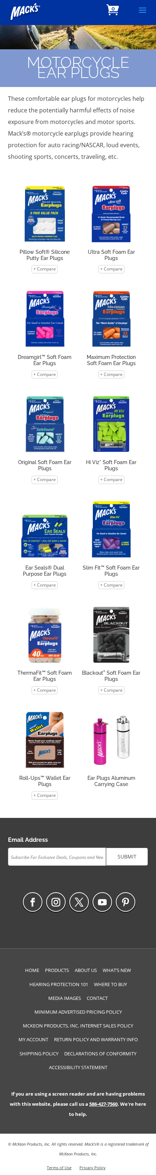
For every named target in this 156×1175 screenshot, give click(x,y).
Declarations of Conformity (100, 1053)
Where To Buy (110, 984)
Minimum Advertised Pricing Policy (78, 1012)
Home (32, 970)
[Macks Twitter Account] (79, 902)
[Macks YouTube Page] (102, 902)
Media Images (64, 998)
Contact (97, 998)
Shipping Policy (39, 1053)
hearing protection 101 (58, 984)
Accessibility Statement (78, 1067)
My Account (33, 1039)
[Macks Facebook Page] (32, 902)
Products (57, 970)
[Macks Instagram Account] (56, 902)
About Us (86, 970)
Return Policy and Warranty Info (96, 1039)
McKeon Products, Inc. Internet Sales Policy (78, 1025)
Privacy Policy (92, 1167)
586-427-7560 (103, 1104)
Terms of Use (59, 1167)
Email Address (28, 839)
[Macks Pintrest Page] (125, 902)
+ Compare (44, 269)
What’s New (117, 970)
